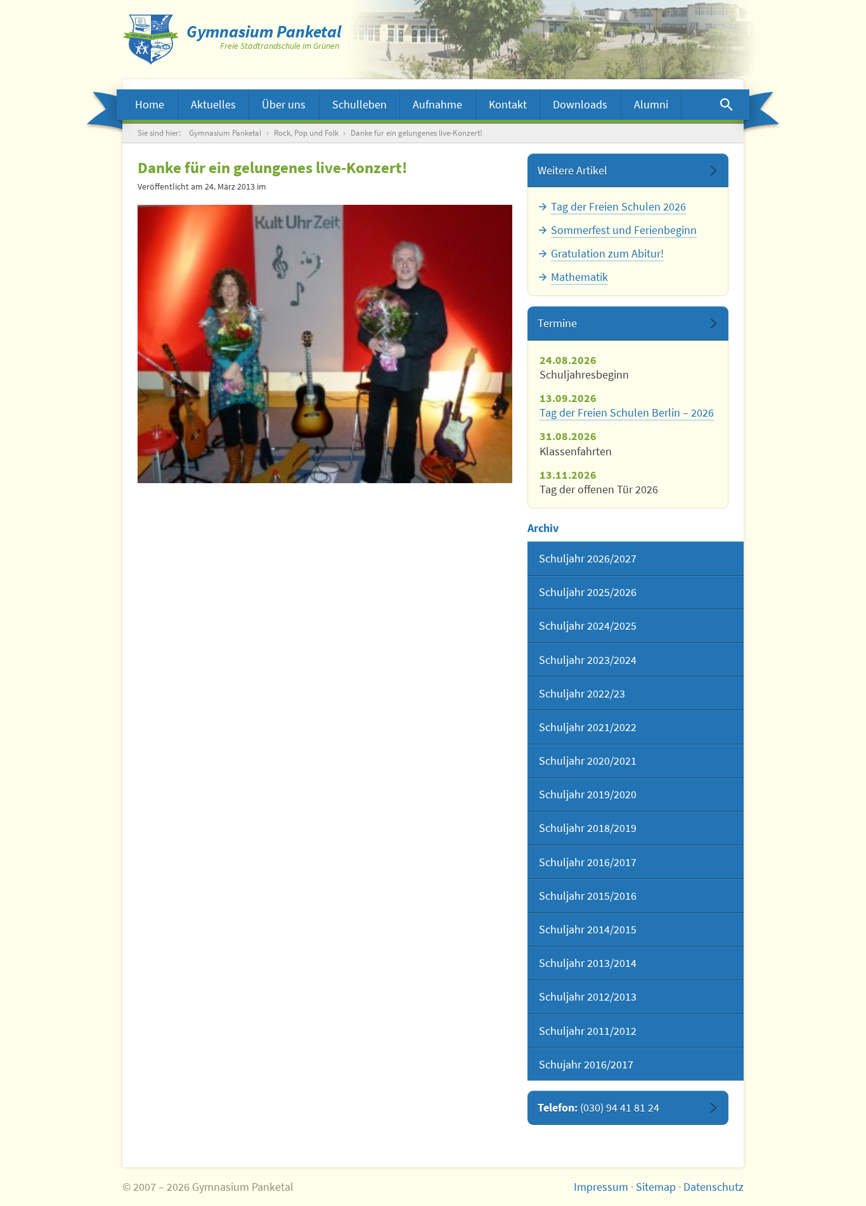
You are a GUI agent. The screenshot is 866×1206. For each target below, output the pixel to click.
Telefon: (598, 1107)
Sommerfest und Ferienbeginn (624, 230)
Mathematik (579, 276)
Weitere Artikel (572, 170)
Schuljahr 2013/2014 (588, 963)
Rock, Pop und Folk (306, 132)
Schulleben (359, 104)
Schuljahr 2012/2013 (588, 996)
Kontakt (508, 104)
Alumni (651, 104)
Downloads (580, 104)
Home (149, 104)
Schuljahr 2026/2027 (588, 558)
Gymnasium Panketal (225, 132)
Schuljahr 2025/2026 (588, 592)
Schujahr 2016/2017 (586, 1064)
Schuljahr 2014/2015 (588, 929)
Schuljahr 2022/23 (582, 693)
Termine (557, 323)
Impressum (601, 1186)
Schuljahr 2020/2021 (588, 760)
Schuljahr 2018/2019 (588, 827)
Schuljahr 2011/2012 (588, 1030)
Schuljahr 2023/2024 (588, 659)
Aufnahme (437, 104)
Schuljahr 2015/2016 (588, 895)
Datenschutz (713, 1186)
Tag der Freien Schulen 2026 (618, 206)
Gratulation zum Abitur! (607, 253)
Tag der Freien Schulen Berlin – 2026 (627, 412)
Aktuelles (213, 104)
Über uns (284, 104)
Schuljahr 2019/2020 (588, 794)
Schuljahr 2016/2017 (588, 862)
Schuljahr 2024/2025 (588, 625)
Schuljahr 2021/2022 (588, 727)
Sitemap (656, 1186)
